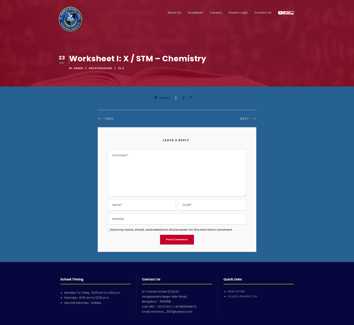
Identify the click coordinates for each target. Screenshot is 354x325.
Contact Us (262, 12)
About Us (174, 12)
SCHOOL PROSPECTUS (242, 296)
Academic (195, 12)
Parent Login (238, 12)
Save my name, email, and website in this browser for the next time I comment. (171, 230)
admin (78, 68)
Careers (216, 12)
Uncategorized (100, 68)
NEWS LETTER (236, 291)
